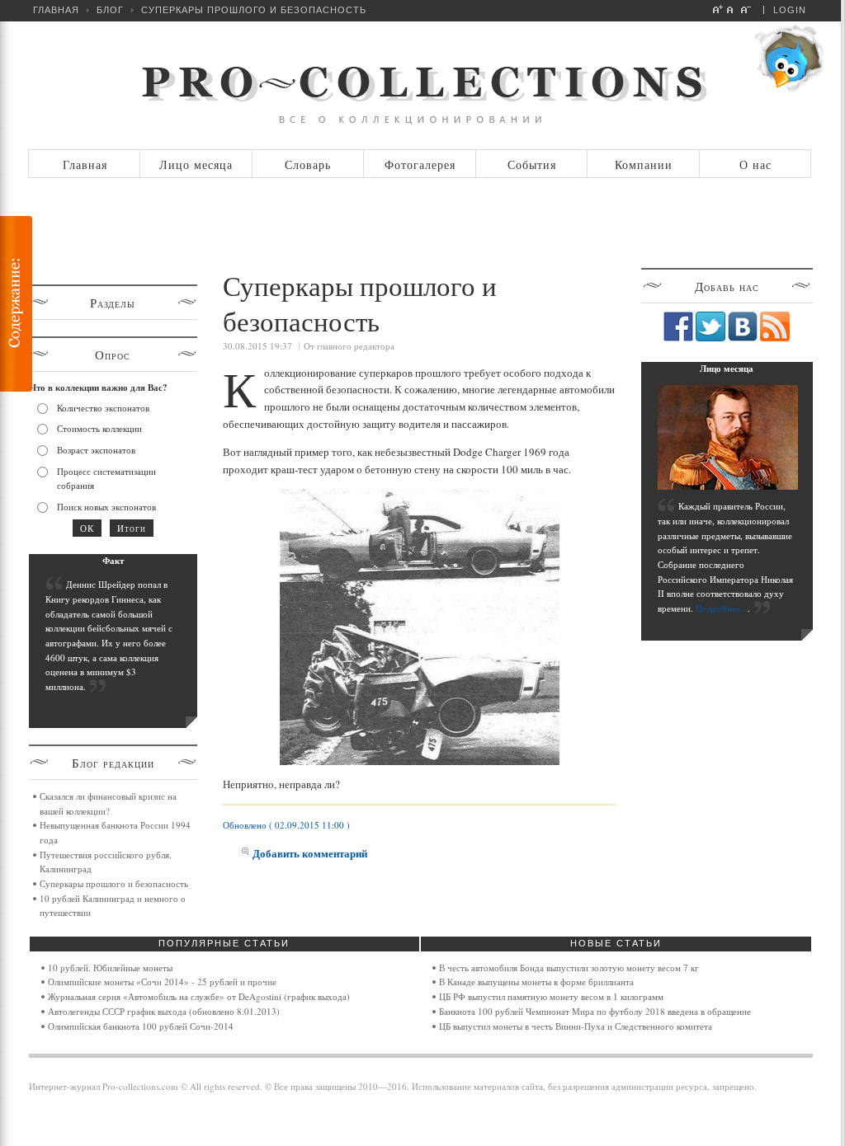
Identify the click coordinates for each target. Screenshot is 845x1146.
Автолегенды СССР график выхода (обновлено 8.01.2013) (164, 1011)
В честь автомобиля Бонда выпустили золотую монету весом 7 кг (569, 967)
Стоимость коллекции (99, 428)
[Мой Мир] (561, 350)
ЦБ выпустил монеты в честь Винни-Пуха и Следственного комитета (575, 1026)
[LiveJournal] (579, 350)
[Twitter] (527, 350)
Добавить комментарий (310, 853)
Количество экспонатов (103, 408)
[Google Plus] (596, 350)
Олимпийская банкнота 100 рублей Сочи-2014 (141, 1026)
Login (789, 10)
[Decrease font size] (746, 9)
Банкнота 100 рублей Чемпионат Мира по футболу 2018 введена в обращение (595, 1011)
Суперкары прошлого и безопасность (114, 883)
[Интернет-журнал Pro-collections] (421, 85)
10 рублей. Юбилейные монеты (110, 967)
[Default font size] (732, 9)
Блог (110, 10)
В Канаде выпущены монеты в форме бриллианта (536, 981)
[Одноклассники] (544, 350)
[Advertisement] (423, 225)
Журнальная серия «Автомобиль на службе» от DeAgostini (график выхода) (199, 996)
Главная (56, 10)
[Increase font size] (718, 9)
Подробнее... (722, 608)
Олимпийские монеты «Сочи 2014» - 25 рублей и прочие (162, 981)
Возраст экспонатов (96, 450)
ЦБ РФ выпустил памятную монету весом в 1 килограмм (551, 996)
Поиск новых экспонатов (106, 506)
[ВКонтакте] (509, 350)
